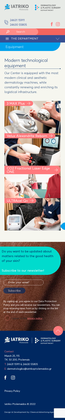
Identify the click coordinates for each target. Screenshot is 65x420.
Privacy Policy (12, 390)
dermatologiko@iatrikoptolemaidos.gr (27, 368)
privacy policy (34, 318)
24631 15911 (13, 364)
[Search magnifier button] (7, 31)
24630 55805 (30, 364)
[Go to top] (58, 331)
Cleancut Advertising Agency (43, 412)
